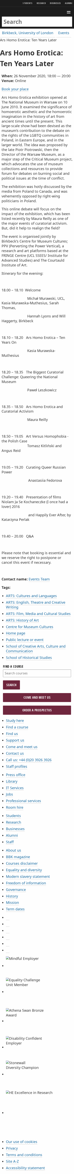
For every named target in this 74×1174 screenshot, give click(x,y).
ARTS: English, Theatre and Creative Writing (35, 604)
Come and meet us (37, 697)
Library (11, 781)
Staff (10, 841)
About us (13, 850)
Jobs (9, 794)
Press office (15, 774)
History (12, 896)
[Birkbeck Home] (37, 11)
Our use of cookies (21, 1141)
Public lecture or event (25, 639)
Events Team (39, 579)
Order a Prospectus (37, 710)
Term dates (15, 909)
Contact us (15, 753)
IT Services (15, 787)
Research (41, 3)
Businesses (55, 3)
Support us (15, 740)
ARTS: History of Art (22, 620)
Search (11, 685)
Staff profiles (16, 766)
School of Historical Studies (29, 657)
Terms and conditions (24, 1154)
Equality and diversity (24, 869)
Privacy (12, 1148)
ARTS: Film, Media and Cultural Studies (38, 613)
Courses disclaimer (22, 863)
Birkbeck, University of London (27, 32)
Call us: (29, 759)
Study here (15, 720)
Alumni (68, 3)
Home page (15, 633)
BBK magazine (18, 856)
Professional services (23, 800)
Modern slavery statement (28, 876)
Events (63, 32)
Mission (12, 902)
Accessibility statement (25, 1167)
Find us (12, 733)
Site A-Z (12, 1161)
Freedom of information (26, 883)
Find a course (13, 666)
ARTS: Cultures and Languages (31, 595)
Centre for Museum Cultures (29, 626)
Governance (16, 889)
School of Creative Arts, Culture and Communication (36, 648)
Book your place (15, 89)
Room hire (14, 807)
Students (27, 3)
